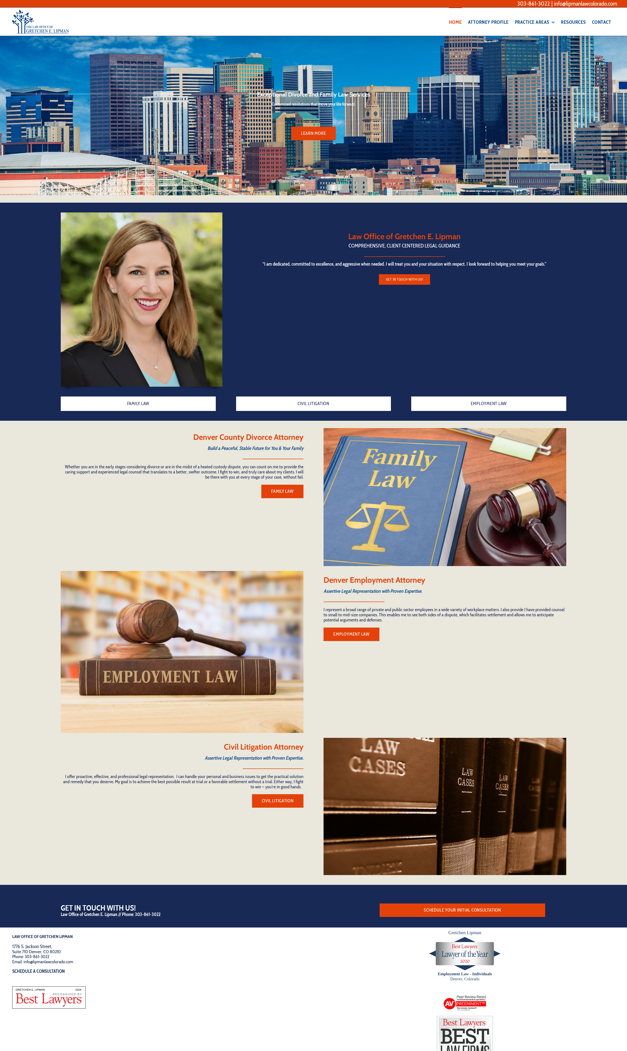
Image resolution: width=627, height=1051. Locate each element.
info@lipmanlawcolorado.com (585, 3)
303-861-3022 (533, 3)
